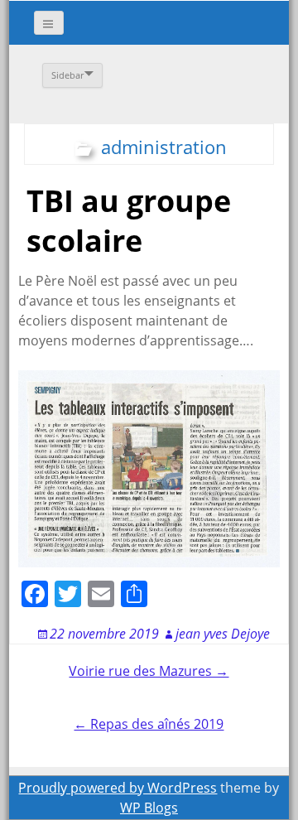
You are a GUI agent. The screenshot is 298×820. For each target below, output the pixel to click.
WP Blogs (149, 807)
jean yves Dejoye (222, 634)
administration (164, 146)
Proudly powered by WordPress (117, 788)
